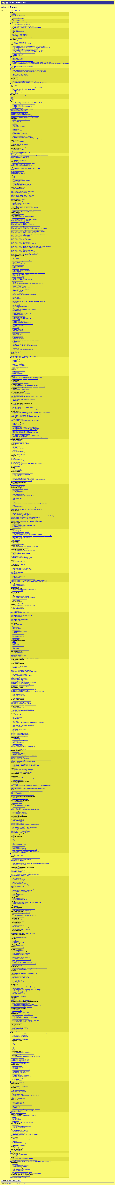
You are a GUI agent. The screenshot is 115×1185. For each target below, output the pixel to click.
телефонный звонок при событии (21, 344)
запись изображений (16, 462)
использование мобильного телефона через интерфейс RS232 (29, 503)
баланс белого (16, 262)
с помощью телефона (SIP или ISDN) (22, 1110)
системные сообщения (18, 1127)
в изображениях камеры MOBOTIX (21, 976)
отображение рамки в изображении (21, 859)
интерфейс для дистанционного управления (24, 36)
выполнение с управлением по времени (23, 478)
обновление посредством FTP (20, 160)
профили (14, 360)
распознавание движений (18, 860)
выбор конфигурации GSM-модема (20, 220)
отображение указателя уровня (19, 736)
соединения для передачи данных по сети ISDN (25, 410)
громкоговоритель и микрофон (19, 375)
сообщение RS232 (17, 341)
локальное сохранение (18, 142)
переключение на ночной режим (21, 134)
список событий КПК (16, 1023)
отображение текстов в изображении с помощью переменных (29, 414)
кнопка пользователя (18, 128)
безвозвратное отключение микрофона (23, 725)
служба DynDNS (16, 334)
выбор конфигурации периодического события (23, 243)
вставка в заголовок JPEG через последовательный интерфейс (29, 1033)
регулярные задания (16, 871)
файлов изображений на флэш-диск (22, 772)
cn (101, 1180)
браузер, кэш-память (16, 153)
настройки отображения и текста (20, 650)
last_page (13, 67)
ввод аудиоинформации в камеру (20, 156)
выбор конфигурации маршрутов (21, 805)
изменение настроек (17, 58)
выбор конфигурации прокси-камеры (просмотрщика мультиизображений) (31, 246)
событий (14, 450)
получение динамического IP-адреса (22, 473)
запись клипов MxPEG (17, 465)
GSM (13, 499)
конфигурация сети (17, 1067)
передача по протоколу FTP (20, 954)
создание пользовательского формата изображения (26, 27)
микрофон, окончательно (19, 729)
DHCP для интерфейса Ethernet (21, 120)
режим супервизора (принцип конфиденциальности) (25, 874)
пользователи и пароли (18, 218)
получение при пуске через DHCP (21, 43)
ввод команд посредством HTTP (20, 157)
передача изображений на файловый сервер (23, 761)
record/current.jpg (17, 426)
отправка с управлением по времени (22, 1172)
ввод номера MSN (17, 530)
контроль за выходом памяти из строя (21, 557)
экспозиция (15, 639)
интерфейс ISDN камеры (19, 42)
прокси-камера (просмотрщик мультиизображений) (25, 824)
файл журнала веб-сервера (18, 1113)
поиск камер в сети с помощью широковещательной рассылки (28, 788)
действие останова (17, 281)
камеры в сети (16, 1106)
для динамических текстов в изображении (23, 589)
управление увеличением (18, 1098)
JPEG (14, 642)
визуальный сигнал (17, 266)
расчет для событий (17, 855)
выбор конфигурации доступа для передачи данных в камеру (29, 46)
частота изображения (18, 636)
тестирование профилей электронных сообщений (25, 851)
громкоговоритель (17, 726)
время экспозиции (17, 624)
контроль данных (17, 803)
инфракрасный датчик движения (21, 295)
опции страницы (15, 711)
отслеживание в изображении (20, 389)
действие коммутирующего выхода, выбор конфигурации (26, 396)
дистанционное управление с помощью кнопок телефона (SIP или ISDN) (32, 536)
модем (14, 505)
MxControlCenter (16, 524)
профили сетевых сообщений (20, 1075)
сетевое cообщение (17, 330)
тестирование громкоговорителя (20, 1059)
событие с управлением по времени (22, 136)
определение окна (17, 611)
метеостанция (16, 305)
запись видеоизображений (19, 74)
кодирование (15, 129)
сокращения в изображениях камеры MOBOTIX (25, 525)
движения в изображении (19, 749)
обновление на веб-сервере (19, 1130)
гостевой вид (14, 368)
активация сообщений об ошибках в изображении (24, 117)
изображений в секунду (17, 486)
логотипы (15, 741)
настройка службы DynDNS (19, 899)
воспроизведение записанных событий (21, 196)
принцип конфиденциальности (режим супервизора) (25, 809)
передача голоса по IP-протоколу (21, 75)
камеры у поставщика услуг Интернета (23, 216)
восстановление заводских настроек (22, 569)
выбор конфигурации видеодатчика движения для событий (28, 387)
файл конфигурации (17, 745)
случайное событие (17, 336)
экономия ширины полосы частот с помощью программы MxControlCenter (31, 1161)
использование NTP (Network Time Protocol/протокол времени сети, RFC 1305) (32, 516)
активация (15, 30)
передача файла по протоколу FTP (22, 313)
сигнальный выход (17, 1078)
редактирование (16, 1119)
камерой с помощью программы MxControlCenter (25, 428)
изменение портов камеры (19, 35)
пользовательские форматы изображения (22, 795)
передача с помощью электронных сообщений (25, 1134)
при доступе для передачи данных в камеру (24, 219)
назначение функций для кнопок (20, 612)
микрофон (15, 728)
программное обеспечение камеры (21, 514)
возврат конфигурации (18, 879)
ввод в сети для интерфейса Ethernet (22, 1158)
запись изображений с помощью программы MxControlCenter (27, 463)
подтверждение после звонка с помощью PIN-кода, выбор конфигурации (31, 785)
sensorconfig (14, 93)
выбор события (15, 352)
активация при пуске (18, 20)
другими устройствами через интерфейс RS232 (25, 427)
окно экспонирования (18, 707)
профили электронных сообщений (21, 322)
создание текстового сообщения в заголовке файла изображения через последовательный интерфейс (40, 63)
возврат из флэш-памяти (19, 566)
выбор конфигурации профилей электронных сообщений (27, 991)
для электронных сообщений (20, 799)
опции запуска (16, 540)
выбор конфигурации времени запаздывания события (25, 226)
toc (12, 98)
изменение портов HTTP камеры (21, 164)
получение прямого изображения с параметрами (25, 435)
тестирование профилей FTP (20, 848)
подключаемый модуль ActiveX (21, 180)
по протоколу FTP (17, 1011)
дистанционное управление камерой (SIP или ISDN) (25, 420)
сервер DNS (15, 328)
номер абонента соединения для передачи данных (25, 658)
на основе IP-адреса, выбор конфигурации (24, 689)
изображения (15, 483)
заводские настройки (18, 202)
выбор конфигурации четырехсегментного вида (24, 254)
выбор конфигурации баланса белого (21, 223)
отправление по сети (18, 992)
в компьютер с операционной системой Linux (24, 764)
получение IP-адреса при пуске (21, 415)
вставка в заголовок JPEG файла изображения (25, 546)
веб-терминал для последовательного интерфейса (26, 1056)
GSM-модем (15, 258)
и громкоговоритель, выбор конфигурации (23, 597)
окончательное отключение (19, 599)
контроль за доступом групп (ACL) (20, 558)
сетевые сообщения (17, 333)
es (107, 1180)
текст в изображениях (18, 742)
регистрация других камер (18, 870)
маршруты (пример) (17, 304)
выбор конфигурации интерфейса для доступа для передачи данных (31, 47)
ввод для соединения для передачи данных (24, 1160)
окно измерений (16, 312)
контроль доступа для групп (19, 556)
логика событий (15, 573)
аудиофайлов (16, 446)
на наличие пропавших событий (21, 1070)
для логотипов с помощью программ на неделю (25, 1095)
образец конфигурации (18, 585)
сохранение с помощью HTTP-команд (22, 1122)
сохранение (15, 571)
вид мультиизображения (17, 171)
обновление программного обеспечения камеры (24, 671)
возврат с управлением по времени (22, 568)
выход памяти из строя (18, 561)
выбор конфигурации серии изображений (22, 250)
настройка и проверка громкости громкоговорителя (25, 613)
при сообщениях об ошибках (20, 1086)
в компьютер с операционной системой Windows (25, 765)
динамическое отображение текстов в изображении (25, 416)
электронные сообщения (19, 852)
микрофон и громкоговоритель (20, 147)
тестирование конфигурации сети (20, 1060)
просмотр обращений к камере (19, 829)
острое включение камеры (19, 883)
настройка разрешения (17, 617)
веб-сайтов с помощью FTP (20, 674)
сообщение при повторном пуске (20, 977)
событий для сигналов (18, 354)
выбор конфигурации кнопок (18, 238)
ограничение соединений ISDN (19, 690)
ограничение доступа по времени (20, 686)
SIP (13, 839)
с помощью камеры (17, 395)
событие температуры (18, 338)
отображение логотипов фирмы (19, 733)
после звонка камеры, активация (21, 393)
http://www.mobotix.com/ (22, 1183)
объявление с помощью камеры (19, 683)
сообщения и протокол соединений (22, 106)
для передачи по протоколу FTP (21, 152)
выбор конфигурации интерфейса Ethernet (23, 915)
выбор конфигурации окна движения (21, 242)
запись (13, 458)
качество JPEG (16, 628)
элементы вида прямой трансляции (22, 185)
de (103, 1180)
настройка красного (16, 616)
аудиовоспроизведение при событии (22, 261)
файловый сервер (17, 1080)
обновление (15, 817)
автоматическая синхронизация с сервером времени (26, 210)
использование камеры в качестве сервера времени (25, 517)
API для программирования (19, 34)
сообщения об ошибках (18, 564)
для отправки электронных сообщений (23, 151)
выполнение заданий (18, 880)
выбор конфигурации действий (20, 532)
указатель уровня (17, 744)
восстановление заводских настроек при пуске (25, 889)
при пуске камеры (17, 717)
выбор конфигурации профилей (21, 24)
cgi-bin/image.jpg (16, 424)
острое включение (17, 132)
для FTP (14, 797)
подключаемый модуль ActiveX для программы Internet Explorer (30, 82)
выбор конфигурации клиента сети (20, 235)
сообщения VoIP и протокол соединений (22, 982)
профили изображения (18, 321)
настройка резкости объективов (19, 619)
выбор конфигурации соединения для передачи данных (27, 50)
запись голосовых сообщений (19, 460)
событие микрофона (17, 337)
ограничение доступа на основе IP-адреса (23, 309)
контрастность (16, 630)
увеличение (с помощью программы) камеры (24, 345)
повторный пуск (16, 562)
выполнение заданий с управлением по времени (24, 356)
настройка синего (15, 620)
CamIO (14, 257)
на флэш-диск (16, 766)
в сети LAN (15, 1009)
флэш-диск (15, 348)
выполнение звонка (17, 882)
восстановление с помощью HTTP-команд (24, 1115)
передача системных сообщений (21, 1003)
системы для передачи (18, 993)
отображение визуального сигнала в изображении (26, 858)
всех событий (16, 1088)
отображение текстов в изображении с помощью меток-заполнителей (31, 412)
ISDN (13, 501)
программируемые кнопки (19, 317)
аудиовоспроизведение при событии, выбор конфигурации (27, 138)
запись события (15, 466)
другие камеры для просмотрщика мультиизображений (27, 283)
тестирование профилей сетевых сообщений (24, 850)
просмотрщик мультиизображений (21, 318)
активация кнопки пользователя (19, 112)
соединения (15, 1079)
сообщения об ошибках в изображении (22, 137)
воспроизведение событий (18, 199)
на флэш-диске (16, 754)
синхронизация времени (19, 903)
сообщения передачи (18, 942)
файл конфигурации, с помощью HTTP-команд (25, 207)
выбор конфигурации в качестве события (23, 550)
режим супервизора (17, 325)
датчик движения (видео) (19, 278)
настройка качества (17, 59)
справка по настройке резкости (19, 1028)
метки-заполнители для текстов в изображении (25, 779)
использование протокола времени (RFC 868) (23, 518)
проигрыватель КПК (16, 821)
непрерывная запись (16, 656)
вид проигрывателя (16, 172)
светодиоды (15, 326)
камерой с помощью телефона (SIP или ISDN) (25, 430)
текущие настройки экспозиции (19, 1039)
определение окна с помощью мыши (21, 703)
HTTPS (14, 122)
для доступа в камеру (18, 149)
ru (113, 1180)
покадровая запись (16, 792)
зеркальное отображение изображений (21, 481)
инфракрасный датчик (18, 126)
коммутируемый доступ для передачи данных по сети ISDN (28, 301)
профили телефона (17, 54)
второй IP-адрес (16, 271)
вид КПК (13, 169)
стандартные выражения (19, 864)
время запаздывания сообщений (21, 270)
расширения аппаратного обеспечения (22, 324)
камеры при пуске (17, 204)
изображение (15, 627)
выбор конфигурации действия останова (22, 227)
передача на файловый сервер (20, 1071)
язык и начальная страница (18, 1177)
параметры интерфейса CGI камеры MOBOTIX (25, 432)
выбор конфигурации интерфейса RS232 (23, 605)
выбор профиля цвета (17, 350)
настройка (15, 554)
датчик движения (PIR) (18, 277)
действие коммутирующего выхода (22, 279)
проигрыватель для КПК (17, 823)
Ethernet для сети (17, 498)
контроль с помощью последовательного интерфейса (27, 377)
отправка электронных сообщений (21, 885)
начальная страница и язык (18, 655)
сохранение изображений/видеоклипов (21, 1007)
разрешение (15, 644)
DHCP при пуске (16, 121)
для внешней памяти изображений (21, 1126)
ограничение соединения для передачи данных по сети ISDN (27, 691)
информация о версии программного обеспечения (26, 168)
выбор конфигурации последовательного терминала (25, 244)
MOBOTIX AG (9, 1183)
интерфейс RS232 (17, 291)
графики (14, 447)
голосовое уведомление (19, 844)
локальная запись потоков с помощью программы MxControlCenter (29, 581)
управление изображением (18, 1091)
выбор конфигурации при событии (21, 910)
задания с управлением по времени (22, 1105)
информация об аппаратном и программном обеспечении (26, 509)
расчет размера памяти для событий (21, 866)
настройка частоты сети (17, 622)
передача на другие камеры (20, 144)
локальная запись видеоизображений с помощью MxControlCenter (29, 580)
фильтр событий (16, 528)
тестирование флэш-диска (18, 1063)
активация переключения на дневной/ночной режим (25, 116)
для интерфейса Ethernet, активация (22, 22)
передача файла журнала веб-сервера (23, 1004)
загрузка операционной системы (20, 443)
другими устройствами (18, 1103)
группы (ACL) (16, 275)
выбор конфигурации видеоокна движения (22, 224)
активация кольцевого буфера (19, 113)
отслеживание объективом (19, 133)
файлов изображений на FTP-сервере (22, 769)
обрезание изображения (17, 677)
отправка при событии (18, 1170)
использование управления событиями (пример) (24, 520)
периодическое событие (19, 314)
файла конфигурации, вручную (20, 1019)
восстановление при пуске (19, 442)
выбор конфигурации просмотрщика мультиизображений (26, 247)
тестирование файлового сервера (20, 1062)
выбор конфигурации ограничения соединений (25, 49)
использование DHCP (18, 917)
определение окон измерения (20, 1166)
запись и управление (18, 141)
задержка (15, 400)
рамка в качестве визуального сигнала (23, 710)
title (12, 97)
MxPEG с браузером (18, 783)
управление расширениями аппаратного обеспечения (25, 1097)
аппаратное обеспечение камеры (21, 511)
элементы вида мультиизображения (22, 184)
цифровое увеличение (17, 1152)
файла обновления (17, 451)
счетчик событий (15, 1031)
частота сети (15, 638)
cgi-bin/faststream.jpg (18, 423)
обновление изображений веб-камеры (21, 670)
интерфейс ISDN (17, 538)
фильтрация (15, 401)
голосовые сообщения (18, 1101)
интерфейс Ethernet (17, 290)
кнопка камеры (16, 298)
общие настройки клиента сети (19, 679)
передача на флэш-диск (19, 1072)
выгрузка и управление (18, 371)
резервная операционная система (21, 474)
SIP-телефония (15, 85)
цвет (13, 635)
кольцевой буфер (17, 130)
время (14, 267)
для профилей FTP (17, 591)
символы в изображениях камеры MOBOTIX (23, 933)
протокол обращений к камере (19, 832)
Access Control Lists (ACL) (18, 15)
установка (15, 77)
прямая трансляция (17, 183)
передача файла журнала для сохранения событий (26, 1005)
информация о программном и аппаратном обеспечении (26, 507)
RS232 (14, 502)
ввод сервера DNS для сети (20, 489)
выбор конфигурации (18, 18)
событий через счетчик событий (21, 1139)
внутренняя (15, 752)
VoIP (12, 100)
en (105, 1180)
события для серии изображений (21, 1143)
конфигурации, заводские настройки (22, 206)
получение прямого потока (19, 436)
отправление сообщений (19, 96)
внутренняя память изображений (20, 193)
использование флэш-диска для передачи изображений (26, 521)
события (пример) (17, 1142)
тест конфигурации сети (17, 1058)
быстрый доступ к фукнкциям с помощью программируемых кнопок (29, 155)
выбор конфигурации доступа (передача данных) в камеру (27, 230)
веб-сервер (15, 1125)
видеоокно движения (18, 265)
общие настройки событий (19, 631)
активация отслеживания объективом (21, 114)
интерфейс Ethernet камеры (20, 41)
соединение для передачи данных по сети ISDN (25, 340)
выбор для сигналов (18, 958)
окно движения (16, 310)
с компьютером (16, 935)
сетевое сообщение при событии (21, 332)
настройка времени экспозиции (20, 1165)
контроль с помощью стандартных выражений (25, 379)
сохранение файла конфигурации (20, 1012)
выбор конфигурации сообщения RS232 (23, 495)
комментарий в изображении (20, 740)
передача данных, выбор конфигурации (23, 26)
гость (13, 177)
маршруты (15, 302)
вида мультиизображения (19, 812)
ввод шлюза (15, 490)
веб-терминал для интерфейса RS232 (21, 165)
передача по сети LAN (18, 1133)
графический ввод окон (18, 189)
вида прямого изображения (19, 813)
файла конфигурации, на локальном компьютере (25, 1020)
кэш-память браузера (17, 572)
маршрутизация (16, 405)
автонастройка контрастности (19, 110)
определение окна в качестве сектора (22, 61)
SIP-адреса (14, 83)
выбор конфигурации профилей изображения (23, 248)
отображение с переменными (20, 1036)
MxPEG (14, 124)
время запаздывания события (20, 269)
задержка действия (17, 285)
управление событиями (18, 526)
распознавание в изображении (20, 391)
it (110, 1180)
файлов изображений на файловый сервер (24, 770)
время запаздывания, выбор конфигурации (24, 986)
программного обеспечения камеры (22, 675)
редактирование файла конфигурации (22, 407)
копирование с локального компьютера (23, 211)
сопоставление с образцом (18, 996)
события (14, 632)
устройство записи (16, 1111)
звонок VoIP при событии (19, 286)
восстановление (16, 440)
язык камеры (15, 718)
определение (16, 577)
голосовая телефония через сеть (20, 357)
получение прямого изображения (21, 434)
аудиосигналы (16, 923)
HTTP (14, 14)
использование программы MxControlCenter (24, 81)
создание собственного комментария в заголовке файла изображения (31, 62)
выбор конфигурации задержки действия (23, 399)
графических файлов (18, 448)
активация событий (17, 878)
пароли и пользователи (17, 757)
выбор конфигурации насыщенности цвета (22, 240)
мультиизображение (17, 179)
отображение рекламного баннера (20, 734)
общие (14, 643)
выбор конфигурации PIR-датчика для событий (25, 385)
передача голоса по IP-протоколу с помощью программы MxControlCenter (31, 760)
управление (15, 906)
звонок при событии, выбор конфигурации (23, 53)
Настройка (15, 381)
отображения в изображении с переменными (23, 746)
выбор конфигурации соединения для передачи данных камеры (29, 968)
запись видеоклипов (16, 459)
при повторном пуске (18, 921)
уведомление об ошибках (18, 1082)
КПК (13, 176)
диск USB (15, 282)
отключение (15, 895)
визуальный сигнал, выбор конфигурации (22, 191)
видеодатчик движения (18, 263)
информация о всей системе (20, 940)
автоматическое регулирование (21, 553)
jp (111, 1180)
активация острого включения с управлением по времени (28, 722)
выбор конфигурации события (20, 596)
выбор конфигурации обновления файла (23, 163)
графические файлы (18, 1102)
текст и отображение (18, 634)
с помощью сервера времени (20, 937)
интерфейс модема (17, 293)
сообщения (15, 342)
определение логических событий (20, 702)
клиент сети (15, 297)
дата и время (16, 626)
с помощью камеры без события (21, 828)
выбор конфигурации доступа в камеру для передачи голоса (29, 70)
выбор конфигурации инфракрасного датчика (23, 232)
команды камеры (17, 38)
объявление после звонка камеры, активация (23, 682)
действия (15, 1138)
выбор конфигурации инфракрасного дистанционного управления (29, 234)
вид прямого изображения (18, 173)
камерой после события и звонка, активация (24, 827)
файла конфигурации (18, 469)
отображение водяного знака (19, 732)
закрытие (14, 660)
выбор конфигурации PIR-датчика (20, 222)
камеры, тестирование (18, 931)
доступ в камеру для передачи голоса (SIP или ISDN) (27, 51)
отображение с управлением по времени (23, 579)
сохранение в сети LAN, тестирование (21, 1000)
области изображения (18, 456)
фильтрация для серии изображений (22, 962)
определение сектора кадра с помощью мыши (23, 705)
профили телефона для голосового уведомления (26, 1109)
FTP (13, 843)
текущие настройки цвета (18, 1037)
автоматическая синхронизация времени (22, 109)
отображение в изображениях (20, 383)
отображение (15, 372)
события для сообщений (19, 1145)
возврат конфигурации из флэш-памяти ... (22, 195)
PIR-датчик (15, 125)
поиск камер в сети (16, 787)
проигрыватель (16, 181)
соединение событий (16, 965)
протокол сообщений (18, 948)
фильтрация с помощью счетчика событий (24, 964)
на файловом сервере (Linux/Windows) (22, 1015)
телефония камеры (17, 55)
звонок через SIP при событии (20, 289)
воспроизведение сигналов (18, 197)
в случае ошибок (17, 919)
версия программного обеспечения (21, 513)
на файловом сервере (18, 753)
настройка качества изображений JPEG (22, 615)
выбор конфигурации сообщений (21, 533)
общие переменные (17, 780)
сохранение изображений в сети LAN (22, 66)
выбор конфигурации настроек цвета (21, 239)
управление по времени (18, 346)
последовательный (17, 506)
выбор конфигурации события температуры (23, 251)
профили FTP (16, 320)
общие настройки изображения (19, 678)
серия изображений (17, 329)
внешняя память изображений (19, 192)
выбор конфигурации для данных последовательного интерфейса (30, 863)
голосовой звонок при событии (20, 274)
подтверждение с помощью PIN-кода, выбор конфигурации (28, 479)
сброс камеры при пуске (17, 886)
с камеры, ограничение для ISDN (21, 969)
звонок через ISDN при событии (21, 287)
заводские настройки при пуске (21, 203)
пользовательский (17, 1150)
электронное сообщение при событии (22, 349)
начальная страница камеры (20, 715)
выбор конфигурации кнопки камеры (21, 236)
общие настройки (17, 654)
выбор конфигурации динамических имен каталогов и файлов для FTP (30, 228)
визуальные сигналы (18, 925)
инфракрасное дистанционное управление (24, 294)
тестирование (16, 600)
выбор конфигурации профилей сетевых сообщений (26, 989)
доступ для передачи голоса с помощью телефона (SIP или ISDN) (29, 438)
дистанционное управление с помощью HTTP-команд (27, 534)
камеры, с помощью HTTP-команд (21, 431)
